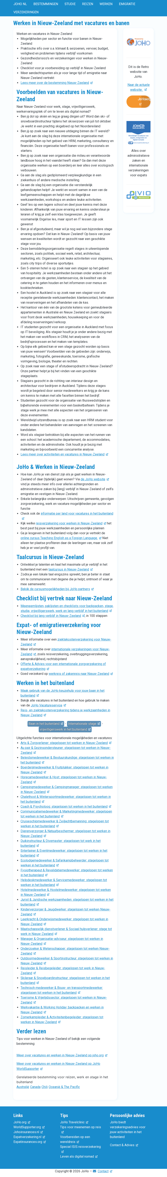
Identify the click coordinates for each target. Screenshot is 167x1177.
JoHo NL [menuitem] (20, 4)
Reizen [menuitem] (87, 4)
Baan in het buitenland (44, 724)
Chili (45, 1087)
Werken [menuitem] (106, 4)
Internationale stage (82, 724)
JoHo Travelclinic (72, 1122)
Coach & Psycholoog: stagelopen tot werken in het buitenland (64, 806)
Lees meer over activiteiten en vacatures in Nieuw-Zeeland (62, 454)
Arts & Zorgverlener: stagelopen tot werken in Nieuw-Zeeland (64, 743)
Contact (103, 1171)
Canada (35, 1087)
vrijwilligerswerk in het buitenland (63, 729)
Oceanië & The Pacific (64, 1087)
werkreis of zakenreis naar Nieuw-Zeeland (79, 674)
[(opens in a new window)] (138, 44)
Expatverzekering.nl (27, 1137)
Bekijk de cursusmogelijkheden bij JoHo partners (55, 589)
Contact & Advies (122, 1145)
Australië (22, 1087)
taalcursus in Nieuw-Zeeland (68, 569)
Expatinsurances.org (27, 1142)
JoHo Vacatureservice (46, 705)
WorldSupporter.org (27, 1127)
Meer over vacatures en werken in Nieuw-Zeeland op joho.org (60, 1055)
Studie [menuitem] (70, 4)
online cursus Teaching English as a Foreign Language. (59, 538)
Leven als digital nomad (77, 1156)
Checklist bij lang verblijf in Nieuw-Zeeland (51, 616)
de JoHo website (93, 479)
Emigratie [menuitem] (127, 4)
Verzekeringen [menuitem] (25, 12)
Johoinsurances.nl (26, 1132)
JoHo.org (144, 99)
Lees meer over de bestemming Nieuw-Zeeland (55, 83)
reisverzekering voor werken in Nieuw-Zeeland (69, 523)
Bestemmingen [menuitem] (45, 4)
